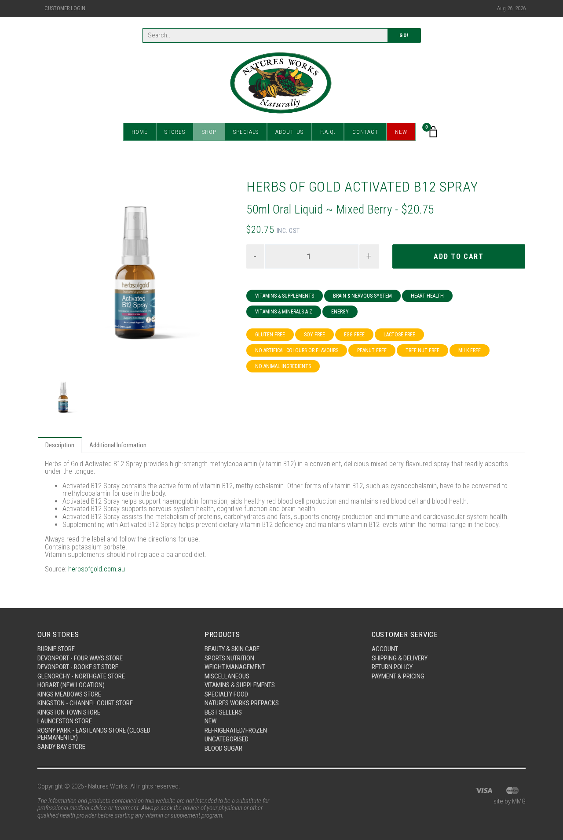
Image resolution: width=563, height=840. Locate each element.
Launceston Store (64, 721)
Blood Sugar (223, 748)
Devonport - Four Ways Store (80, 658)
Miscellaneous (227, 676)
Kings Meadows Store (69, 694)
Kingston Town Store (68, 712)
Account (385, 649)
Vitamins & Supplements (284, 296)
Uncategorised (227, 739)
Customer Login (64, 8)
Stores (175, 132)
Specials (246, 132)
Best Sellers (223, 712)
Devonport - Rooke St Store (77, 667)
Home (140, 132)
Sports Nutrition (229, 658)
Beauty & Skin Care (232, 649)
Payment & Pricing (398, 676)
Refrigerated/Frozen (236, 730)
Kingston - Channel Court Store (85, 703)
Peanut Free (372, 350)
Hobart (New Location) (71, 685)
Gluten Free (270, 335)
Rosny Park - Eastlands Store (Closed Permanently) (93, 734)
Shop (209, 132)
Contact (365, 132)
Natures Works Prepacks (242, 703)
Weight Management (235, 667)
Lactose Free (399, 335)
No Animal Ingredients (283, 366)
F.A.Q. (328, 132)
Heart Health (427, 296)
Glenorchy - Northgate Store (81, 676)
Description (59, 445)
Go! (404, 35)
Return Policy (392, 667)
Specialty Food (226, 694)
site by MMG (510, 801)
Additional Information (117, 445)
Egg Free (354, 335)
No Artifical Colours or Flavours (296, 350)
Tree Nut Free (422, 350)
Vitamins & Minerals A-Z (283, 312)
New (401, 132)
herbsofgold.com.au (96, 569)
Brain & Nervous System (362, 296)
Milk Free (469, 350)
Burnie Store (56, 649)
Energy (340, 312)
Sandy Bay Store (61, 747)
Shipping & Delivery (400, 658)
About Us (289, 132)
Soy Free (314, 335)
